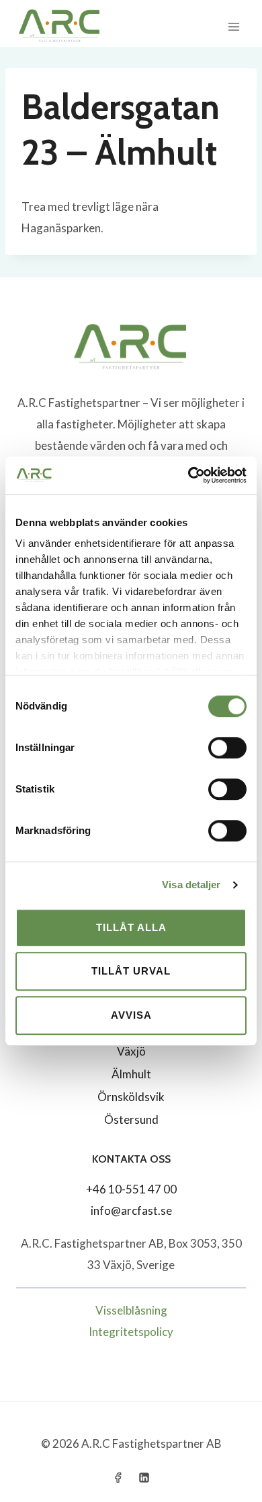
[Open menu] (233, 26)
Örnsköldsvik (131, 1097)
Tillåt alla (131, 927)
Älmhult (131, 1074)
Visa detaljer (191, 884)
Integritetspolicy (131, 1332)
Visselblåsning (131, 1310)
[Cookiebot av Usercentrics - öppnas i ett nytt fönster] (188, 475)
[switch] (227, 747)
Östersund (131, 1119)
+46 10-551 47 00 (131, 1189)
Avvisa (131, 1015)
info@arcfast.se (131, 1210)
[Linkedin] (144, 1477)
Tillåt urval (131, 971)
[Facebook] (117, 1477)
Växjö (131, 1051)
